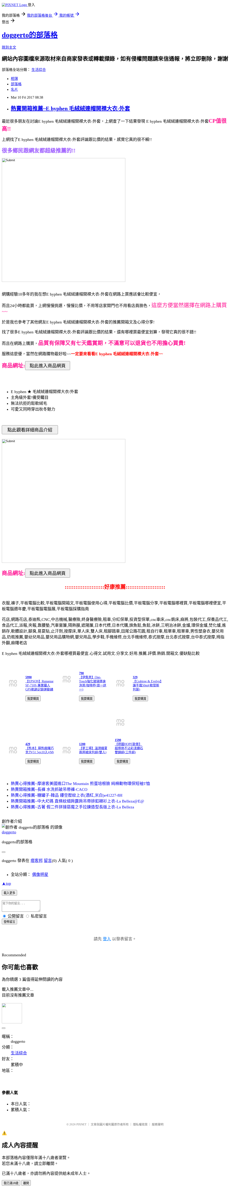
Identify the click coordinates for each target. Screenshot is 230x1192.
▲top (6, 883)
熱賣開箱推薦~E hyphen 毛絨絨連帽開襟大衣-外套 (70, 108)
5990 (28, 677)
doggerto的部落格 (30, 35)
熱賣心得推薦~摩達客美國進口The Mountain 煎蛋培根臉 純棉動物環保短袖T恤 (80, 783)
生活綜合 (38, 70)
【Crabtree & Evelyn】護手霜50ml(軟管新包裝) (147, 685)
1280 (82, 744)
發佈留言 (9, 921)
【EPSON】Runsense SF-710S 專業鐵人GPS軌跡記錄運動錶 (39, 685)
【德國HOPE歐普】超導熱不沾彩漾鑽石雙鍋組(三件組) (129, 748)
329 (135, 677)
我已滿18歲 (11, 1183)
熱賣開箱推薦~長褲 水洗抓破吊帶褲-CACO (49, 789)
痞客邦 (37, 860)
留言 (48, 860)
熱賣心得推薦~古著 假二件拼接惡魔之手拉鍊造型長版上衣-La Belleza (72, 807)
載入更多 (9, 893)
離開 (26, 1183)
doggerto (9, 832)
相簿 (14, 79)
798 (81, 673)
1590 (118, 740)
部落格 (16, 84)
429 (27, 744)
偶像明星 (40, 874)
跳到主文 (9, 47)
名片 (14, 89)
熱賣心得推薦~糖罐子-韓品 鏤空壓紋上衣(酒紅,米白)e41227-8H (66, 795)
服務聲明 (158, 1124)
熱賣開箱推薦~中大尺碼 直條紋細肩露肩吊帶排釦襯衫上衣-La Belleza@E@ (77, 801)
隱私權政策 (140, 1124)
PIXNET (81, 1124)
